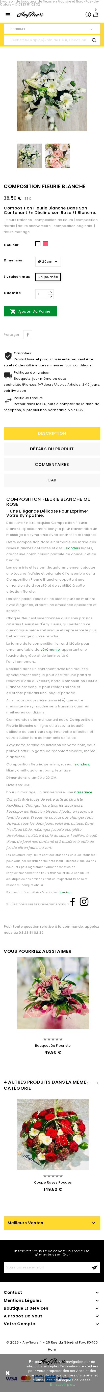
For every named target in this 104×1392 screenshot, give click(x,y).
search (94, 40)
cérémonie (50, 649)
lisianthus (72, 548)
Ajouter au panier (30, 311)
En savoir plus (62, 1384)
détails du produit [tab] (52, 449)
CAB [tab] (52, 480)
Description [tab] (52, 433)
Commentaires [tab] (52, 464)
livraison (66, 892)
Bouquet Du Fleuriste (53, 1045)
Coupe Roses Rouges (53, 1182)
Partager (27, 334)
